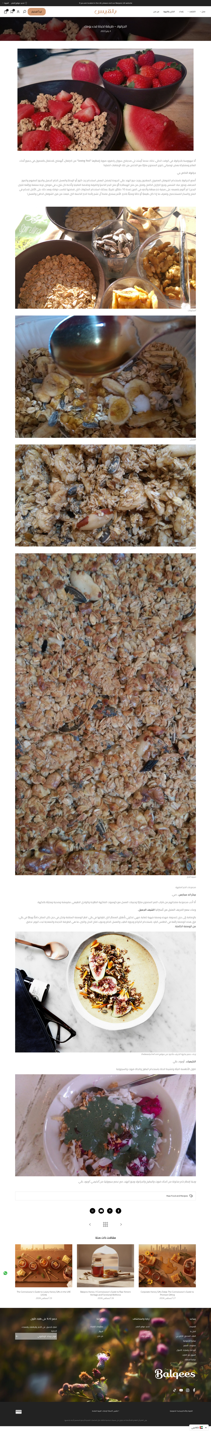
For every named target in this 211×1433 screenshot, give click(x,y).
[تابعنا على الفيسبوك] (194, 1390)
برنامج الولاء (145, 1336)
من (194, 926)
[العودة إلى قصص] (105, 1224)
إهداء (181, 11)
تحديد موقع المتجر (17, 3)
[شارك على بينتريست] (110, 1211)
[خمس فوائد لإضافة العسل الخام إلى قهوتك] (121, 1224)
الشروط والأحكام (187, 1410)
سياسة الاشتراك (190, 1359)
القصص (147, 1331)
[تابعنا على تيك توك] (174, 1390)
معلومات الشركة (97, 1326)
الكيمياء (191, 1061)
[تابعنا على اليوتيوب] (181, 1390)
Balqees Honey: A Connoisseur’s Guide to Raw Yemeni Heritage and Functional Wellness (105, 1293)
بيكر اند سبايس (187, 894)
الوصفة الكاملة (183, 926)
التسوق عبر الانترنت (189, 1355)
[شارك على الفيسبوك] (118, 1211)
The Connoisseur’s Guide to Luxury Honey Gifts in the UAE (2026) (44, 1293)
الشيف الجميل (147, 909)
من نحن (156, 11)
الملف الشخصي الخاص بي (186, 1336)
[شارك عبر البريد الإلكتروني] (101, 1211)
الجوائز (101, 1331)
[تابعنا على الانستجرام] (187, 1390)
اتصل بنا (193, 1331)
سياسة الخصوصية (189, 1341)
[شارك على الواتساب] (92, 1211)
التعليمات (192, 1326)
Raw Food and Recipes (177, 1196)
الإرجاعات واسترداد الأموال (186, 1350)
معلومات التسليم (190, 1345)
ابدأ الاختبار (37, 11)
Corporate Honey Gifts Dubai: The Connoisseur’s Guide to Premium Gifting (167, 1293)
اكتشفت (192, 11)
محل (203, 11)
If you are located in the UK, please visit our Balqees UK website (105, 3)
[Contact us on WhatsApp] (5, 1273)
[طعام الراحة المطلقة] (90, 1224)
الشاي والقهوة (169, 11)
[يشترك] (18, 1336)
